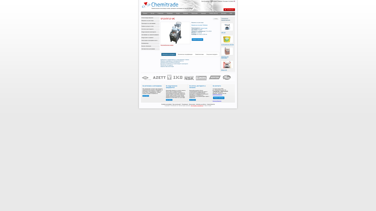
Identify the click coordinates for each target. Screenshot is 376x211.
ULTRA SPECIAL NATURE (227, 44)
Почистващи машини (147, 17)
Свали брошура (211, 104)
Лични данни (192, 104)
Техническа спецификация (185, 54)
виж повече (145, 95)
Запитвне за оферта (201, 104)
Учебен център (213, 13)
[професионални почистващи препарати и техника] (160, 4)
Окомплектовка (199, 54)
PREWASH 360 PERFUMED (225, 57)
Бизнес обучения (146, 46)
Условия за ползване (166, 104)
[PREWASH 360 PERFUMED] (227, 51)
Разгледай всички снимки (167, 45)
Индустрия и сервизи (147, 37)
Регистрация (213, 1)
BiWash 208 (224, 70)
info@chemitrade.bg (217, 94)
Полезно (185, 13)
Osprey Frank (204, 28)
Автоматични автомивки (148, 49)
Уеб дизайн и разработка (197, 105)
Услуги (178, 13)
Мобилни (205, 25)
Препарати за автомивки (148, 23)
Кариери (203, 13)
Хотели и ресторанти (147, 29)
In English (231, 1)
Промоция (170, 13)
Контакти (223, 13)
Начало (145, 13)
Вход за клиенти (206, 1)
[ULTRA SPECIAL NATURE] (227, 39)
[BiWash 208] (227, 64)
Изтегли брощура (217, 101)
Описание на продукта (168, 54)
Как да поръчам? (177, 104)
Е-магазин (160, 13)
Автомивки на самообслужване (150, 34)
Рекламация (185, 104)
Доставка (225, 1)
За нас (152, 13)
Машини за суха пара (147, 20)
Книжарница (144, 43)
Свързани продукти (211, 54)
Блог (231, 13)
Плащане (220, 1)
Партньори (194, 13)
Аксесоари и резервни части (149, 40)
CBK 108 (223, 32)
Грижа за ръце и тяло (147, 26)
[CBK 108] (227, 27)
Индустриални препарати (148, 32)
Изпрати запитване (197, 39)
